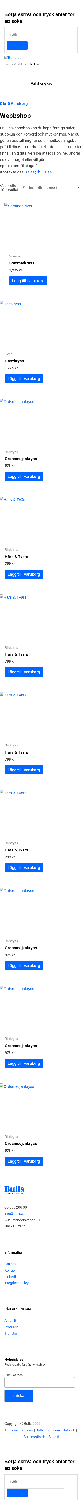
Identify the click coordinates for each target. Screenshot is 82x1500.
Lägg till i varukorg (28, 280)
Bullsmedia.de (34, 1437)
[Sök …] (35, 1482)
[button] (76, 57)
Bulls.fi (53, 1437)
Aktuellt (10, 1321)
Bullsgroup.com (48, 1430)
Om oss (10, 1264)
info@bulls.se (15, 1214)
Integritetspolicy (16, 1283)
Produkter (11, 1327)
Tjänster (10, 1333)
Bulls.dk (69, 1430)
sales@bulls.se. (39, 172)
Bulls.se (11, 1430)
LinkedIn (11, 1277)
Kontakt (10, 1270)
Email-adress (13, 1375)
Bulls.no (26, 1430)
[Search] (17, 45)
